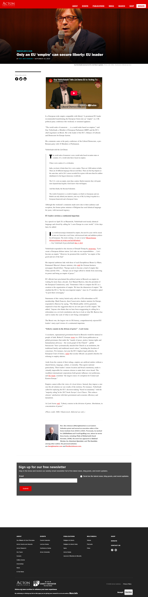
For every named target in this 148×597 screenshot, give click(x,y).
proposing (92, 248)
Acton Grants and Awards (24, 544)
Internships (20, 564)
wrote (73, 337)
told (78, 265)
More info (73, 593)
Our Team (20, 552)
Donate (141, 6)
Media (111, 6)
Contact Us (115, 545)
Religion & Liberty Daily (71, 544)
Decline (128, 592)
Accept (120, 592)
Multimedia (92, 536)
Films (88, 548)
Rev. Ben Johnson (26, 59)
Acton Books (67, 552)
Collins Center (21, 560)
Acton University (45, 552)
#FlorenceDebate (54, 240)
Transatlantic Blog (24, 51)
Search (121, 6)
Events (85, 6)
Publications (98, 6)
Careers (19, 556)
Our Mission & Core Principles (25, 540)
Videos (89, 540)
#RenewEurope (91, 238)
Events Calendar (45, 540)
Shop (131, 6)
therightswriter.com (55, 446)
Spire (65, 548)
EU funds (52, 375)
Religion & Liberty (69, 540)
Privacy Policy (127, 584)
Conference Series (45, 548)
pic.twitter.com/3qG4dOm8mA (70, 240)
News (18, 568)
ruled (67, 353)
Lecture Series (44, 544)
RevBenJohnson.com (73, 446)
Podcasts (90, 544)
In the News (20, 572)
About (75, 6)
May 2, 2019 (79, 243)
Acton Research (21, 548)
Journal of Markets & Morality (72, 556)
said (58, 403)
